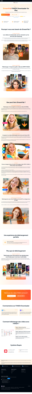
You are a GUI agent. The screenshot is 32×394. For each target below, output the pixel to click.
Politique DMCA (12, 387)
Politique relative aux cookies (14, 388)
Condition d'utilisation (16, 387)
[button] (5, 15)
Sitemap (18, 388)
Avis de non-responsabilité (7, 387)
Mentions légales (3, 387)
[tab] (15, 6)
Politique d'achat (2, 388)
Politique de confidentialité (21, 387)
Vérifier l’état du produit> (16, 17)
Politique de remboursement (8, 388)
